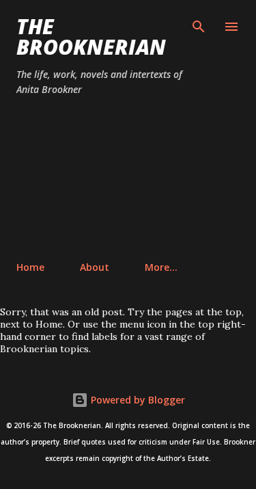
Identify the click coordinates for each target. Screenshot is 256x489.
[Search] (198, 24)
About (94, 267)
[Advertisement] (128, 179)
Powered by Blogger (136, 399)
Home (30, 267)
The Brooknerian (91, 36)
